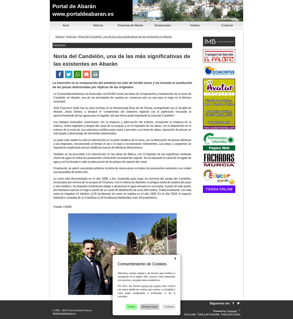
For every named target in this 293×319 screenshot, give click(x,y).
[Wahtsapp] (77, 74)
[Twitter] (68, 74)
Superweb (232, 311)
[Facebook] (60, 74)
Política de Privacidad (208, 314)
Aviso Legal (190, 314)
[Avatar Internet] (219, 128)
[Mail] (86, 74)
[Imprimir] (95, 74)
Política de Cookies (230, 314)
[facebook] (233, 303)
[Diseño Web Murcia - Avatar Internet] (239, 311)
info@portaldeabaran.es (64, 313)
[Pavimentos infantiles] (219, 149)
